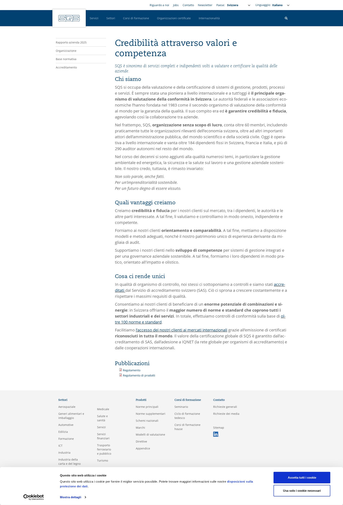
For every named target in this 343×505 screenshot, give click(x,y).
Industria (64, 452)
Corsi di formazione (136, 18)
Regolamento (131, 370)
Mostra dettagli (70, 497)
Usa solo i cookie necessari (302, 490)
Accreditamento (66, 67)
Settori (110, 18)
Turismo (102, 460)
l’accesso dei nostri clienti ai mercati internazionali (181, 330)
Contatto (188, 5)
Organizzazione (66, 51)
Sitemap (218, 427)
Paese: (220, 5)
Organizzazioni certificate (174, 18)
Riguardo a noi (159, 5)
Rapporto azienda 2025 (71, 42)
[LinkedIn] (216, 434)
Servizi (94, 18)
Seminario (181, 407)
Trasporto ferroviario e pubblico (104, 449)
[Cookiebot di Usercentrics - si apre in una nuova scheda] (33, 497)
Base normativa (66, 59)
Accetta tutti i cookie (302, 477)
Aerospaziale (66, 407)
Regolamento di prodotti (139, 375)
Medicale (103, 409)
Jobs (176, 5)
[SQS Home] (69, 18)
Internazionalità (209, 18)
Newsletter (205, 5)
